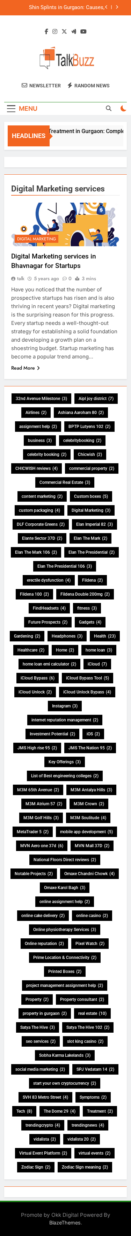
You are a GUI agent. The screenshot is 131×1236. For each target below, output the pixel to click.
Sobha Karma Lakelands (64, 1055)
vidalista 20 (81, 1139)
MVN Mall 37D (92, 845)
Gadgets (90, 622)
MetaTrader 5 (33, 831)
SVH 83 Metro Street (45, 1097)
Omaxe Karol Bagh (64, 887)
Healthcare (30, 650)
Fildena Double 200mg (85, 594)
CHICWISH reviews (36, 468)
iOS (93, 734)
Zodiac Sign (35, 1167)
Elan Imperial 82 (94, 524)
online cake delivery (43, 915)
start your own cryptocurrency (64, 1083)
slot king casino (85, 1041)
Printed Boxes (64, 971)
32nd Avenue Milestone (41, 398)
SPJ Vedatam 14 (95, 1069)
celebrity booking (46, 454)
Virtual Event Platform (43, 1153)
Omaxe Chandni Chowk (89, 873)
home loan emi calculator (49, 664)
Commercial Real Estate (64, 482)
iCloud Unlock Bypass (87, 692)
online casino (92, 915)
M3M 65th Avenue (38, 789)
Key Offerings (65, 761)
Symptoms (93, 1097)
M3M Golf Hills (41, 817)
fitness (87, 608)
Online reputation (44, 943)
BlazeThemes (65, 1223)
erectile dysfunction (49, 580)
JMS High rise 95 (37, 748)
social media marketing (40, 1069)
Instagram (65, 706)
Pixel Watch (89, 943)
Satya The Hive (37, 1027)
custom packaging (39, 510)
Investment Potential (52, 734)
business (40, 440)
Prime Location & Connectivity (64, 957)
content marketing (42, 496)
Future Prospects (47, 622)
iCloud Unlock (35, 692)
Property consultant (82, 999)
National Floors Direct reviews (65, 859)
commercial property (91, 468)
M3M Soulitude (88, 817)
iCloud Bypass (37, 678)
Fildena (92, 580)
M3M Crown (89, 803)
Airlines (36, 412)
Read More (23, 367)
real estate (92, 1013)
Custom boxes (91, 496)
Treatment (100, 1111)
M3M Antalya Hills (91, 789)
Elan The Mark (90, 538)
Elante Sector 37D (42, 538)
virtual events (94, 1153)
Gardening (27, 636)
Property (37, 999)
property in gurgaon (45, 1013)
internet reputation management (64, 720)
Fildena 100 (34, 594)
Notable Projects (34, 873)
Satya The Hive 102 (87, 1027)
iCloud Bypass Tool (87, 678)
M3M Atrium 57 (44, 803)
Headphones (67, 636)
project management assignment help (64, 985)
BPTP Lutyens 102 (89, 426)
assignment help (38, 426)
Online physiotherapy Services (64, 929)
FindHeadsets (49, 608)
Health (105, 636)
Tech (24, 1111)
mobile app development (86, 831)
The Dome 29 (59, 1111)
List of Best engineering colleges (65, 775)
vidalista (45, 1139)
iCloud (97, 664)
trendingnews (88, 1125)
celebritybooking (82, 440)
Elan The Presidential (91, 552)
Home (65, 650)
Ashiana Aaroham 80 (81, 412)
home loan (99, 650)
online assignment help (64, 901)
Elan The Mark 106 (36, 552)
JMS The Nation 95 (90, 748)
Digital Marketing (36, 239)
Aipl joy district (96, 398)
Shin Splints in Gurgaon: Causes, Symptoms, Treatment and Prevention (60, 7)
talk (20, 278)
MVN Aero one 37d (41, 845)
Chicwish (90, 454)
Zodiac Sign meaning (85, 1167)
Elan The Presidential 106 (64, 566)
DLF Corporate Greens (41, 524)
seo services (41, 1041)
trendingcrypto (43, 1125)
